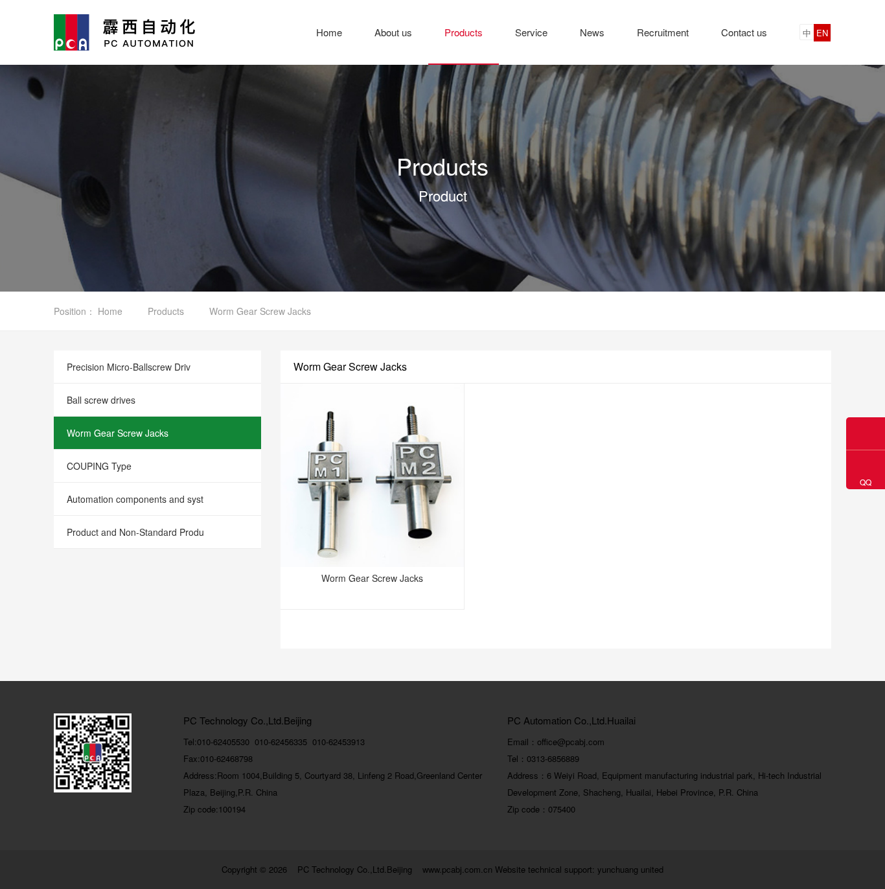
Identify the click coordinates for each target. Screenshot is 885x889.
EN (822, 33)
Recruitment (663, 32)
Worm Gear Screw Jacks (117, 432)
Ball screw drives (101, 399)
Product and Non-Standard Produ (135, 531)
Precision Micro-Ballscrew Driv (128, 366)
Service (531, 32)
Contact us (744, 32)
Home (329, 32)
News (592, 32)
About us (393, 32)
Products (463, 32)
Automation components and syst (135, 498)
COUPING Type (99, 465)
